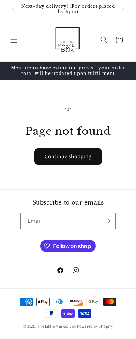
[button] (14, 39)
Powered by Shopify (95, 326)
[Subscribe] (107, 221)
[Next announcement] (123, 9)
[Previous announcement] (13, 9)
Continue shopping (68, 156)
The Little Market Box (56, 326)
